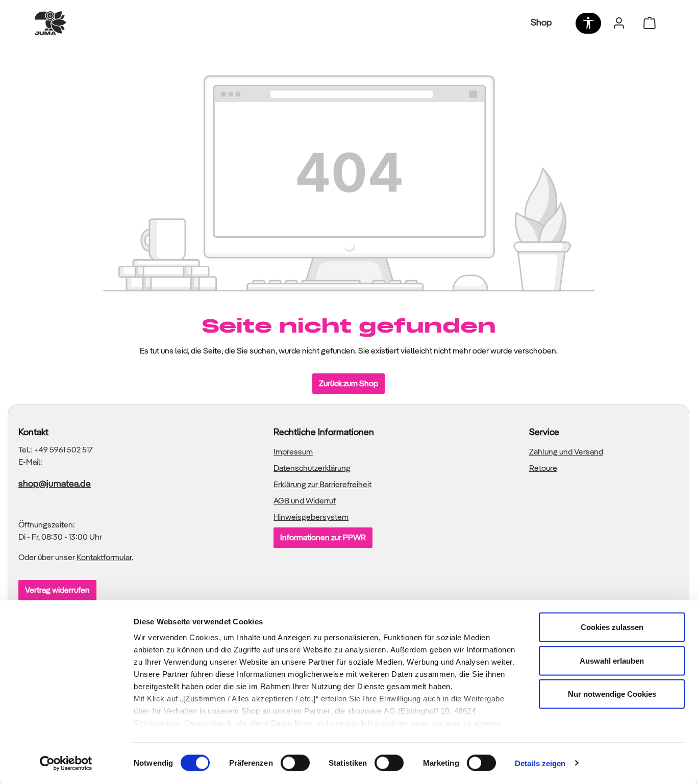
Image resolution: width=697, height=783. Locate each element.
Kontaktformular (104, 557)
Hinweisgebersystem (310, 517)
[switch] (295, 762)
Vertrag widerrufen (57, 590)
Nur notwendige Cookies (612, 694)
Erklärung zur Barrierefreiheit (322, 484)
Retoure (543, 468)
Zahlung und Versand (566, 451)
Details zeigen (540, 763)
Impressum (293, 451)
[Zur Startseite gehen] (50, 23)
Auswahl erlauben (612, 660)
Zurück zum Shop (348, 383)
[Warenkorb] (649, 23)
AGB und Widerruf (304, 500)
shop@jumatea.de (54, 483)
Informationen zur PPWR (323, 537)
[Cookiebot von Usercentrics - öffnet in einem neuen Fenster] (66, 763)
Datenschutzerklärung (312, 468)
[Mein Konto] (619, 23)
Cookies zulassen (612, 627)
